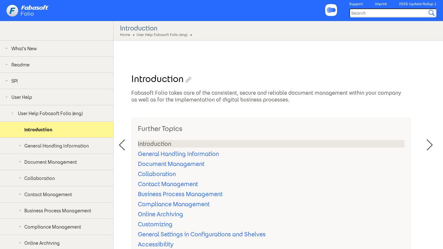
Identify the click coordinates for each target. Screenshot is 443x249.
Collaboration (157, 174)
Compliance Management (174, 204)
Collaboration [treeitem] (39, 178)
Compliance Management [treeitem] (52, 227)
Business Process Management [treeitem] (57, 211)
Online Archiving (160, 214)
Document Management (171, 164)
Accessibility (156, 244)
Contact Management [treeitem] (48, 194)
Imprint (381, 4)
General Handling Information (178, 154)
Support (356, 4)
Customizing (155, 224)
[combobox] (393, 13)
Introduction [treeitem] (38, 130)
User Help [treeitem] (21, 97)
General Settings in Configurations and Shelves (202, 234)
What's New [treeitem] (24, 49)
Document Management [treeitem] (50, 162)
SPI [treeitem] (14, 81)
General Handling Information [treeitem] (56, 146)
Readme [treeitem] (20, 65)
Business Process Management (180, 194)
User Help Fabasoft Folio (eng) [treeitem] (50, 113)
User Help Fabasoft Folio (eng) (162, 34)
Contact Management (168, 184)
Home (125, 34)
